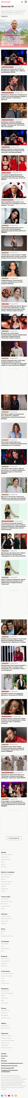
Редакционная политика (9, 1065)
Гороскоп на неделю (6, 1038)
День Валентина (5, 991)
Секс (2, 946)
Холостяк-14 (5, 225)
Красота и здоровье (7, 872)
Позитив (3, 980)
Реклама (4, 1061)
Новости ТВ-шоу (5, 1010)
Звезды (3, 852)
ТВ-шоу (3, 1008)
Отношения (5, 941)
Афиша (3, 1023)
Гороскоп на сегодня (6, 1035)
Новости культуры (5, 1028)
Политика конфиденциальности (12, 1063)
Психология (4, 963)
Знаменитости (5, 147)
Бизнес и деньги (5, 958)
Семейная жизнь (5, 948)
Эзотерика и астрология (7, 973)
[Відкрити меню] (26, 2)
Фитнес (3, 891)
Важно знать (4, 965)
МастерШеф (4, 1015)
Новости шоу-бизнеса (7, 34)
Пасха (2, 1000)
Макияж (3, 879)
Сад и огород (4, 921)
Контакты (4, 1056)
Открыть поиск (22, 2)
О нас (3, 1058)
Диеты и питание (5, 884)
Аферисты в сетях (5, 1017)
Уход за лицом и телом (6, 874)
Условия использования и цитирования (9, 1071)
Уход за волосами (5, 876)
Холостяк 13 (4, 1013)
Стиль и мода (5, 897)
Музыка (3, 864)
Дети (2, 951)
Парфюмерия (4, 888)
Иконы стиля (5, 304)
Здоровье (3, 886)
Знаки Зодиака (4, 1045)
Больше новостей (14, 838)
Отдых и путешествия (6, 976)
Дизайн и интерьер (6, 916)
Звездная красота (6, 716)
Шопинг (3, 908)
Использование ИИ (7, 1068)
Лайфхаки (3, 923)
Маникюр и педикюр (6, 881)
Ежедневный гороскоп (6, 1047)
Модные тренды (6, 172)
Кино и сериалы (5, 1025)
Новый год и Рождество (7, 993)
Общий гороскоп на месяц (7, 1040)
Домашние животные (6, 918)
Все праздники (5, 1003)
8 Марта (3, 995)
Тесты (2, 978)
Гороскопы (4, 1033)
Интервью (3, 866)
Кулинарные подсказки (7, 936)
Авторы (3, 1053)
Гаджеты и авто (5, 983)
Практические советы (7, 772)
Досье (2, 861)
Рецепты (3, 931)
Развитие (4, 956)
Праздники (5, 988)
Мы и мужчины (5, 943)
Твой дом (4, 914)
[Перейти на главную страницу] (5, 2)
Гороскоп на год (5, 1043)
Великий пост (4, 998)
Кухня (3, 929)
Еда (2, 933)
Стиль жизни (5, 971)
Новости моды (4, 899)
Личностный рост (5, 961)
